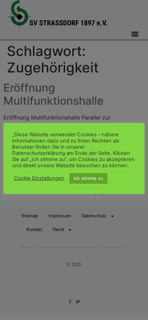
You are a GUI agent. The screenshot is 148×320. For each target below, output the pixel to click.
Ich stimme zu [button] (88, 178)
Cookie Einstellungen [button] (39, 178)
